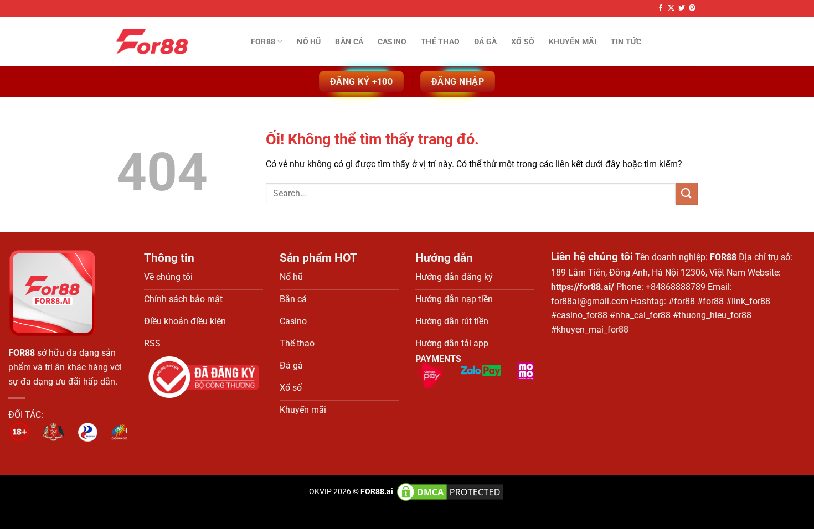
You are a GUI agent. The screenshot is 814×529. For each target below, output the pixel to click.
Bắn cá (349, 41)
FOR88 (21, 353)
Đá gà (485, 41)
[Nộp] (687, 193)
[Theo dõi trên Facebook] (660, 8)
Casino (392, 41)
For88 (263, 41)
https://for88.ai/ (582, 287)
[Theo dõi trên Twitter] (681, 8)
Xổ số (522, 41)
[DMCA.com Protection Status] (449, 491)
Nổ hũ (309, 41)
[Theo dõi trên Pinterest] (692, 8)
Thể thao (440, 41)
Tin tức (626, 41)
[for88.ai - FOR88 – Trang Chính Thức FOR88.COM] (171, 41)
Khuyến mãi (572, 41)
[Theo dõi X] (671, 8)
